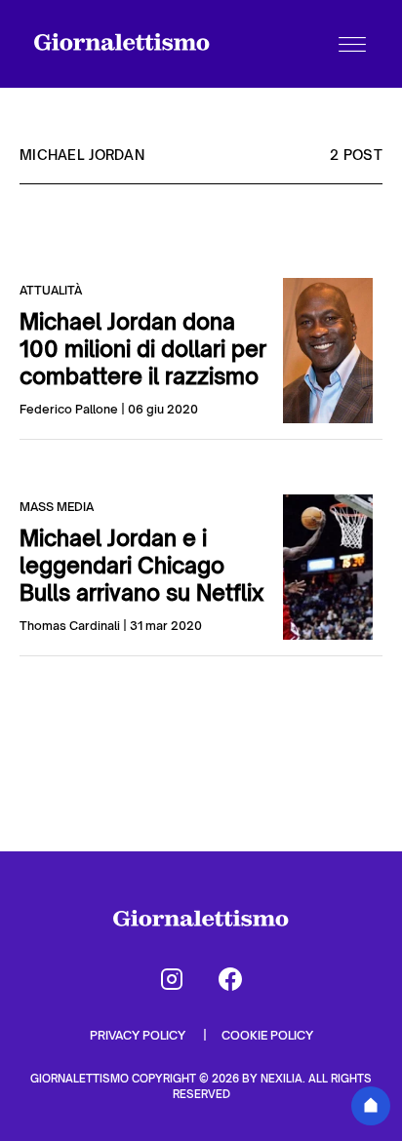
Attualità (51, 290)
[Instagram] (171, 979)
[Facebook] (230, 979)
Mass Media (57, 506)
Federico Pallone (69, 409)
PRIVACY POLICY (139, 1035)
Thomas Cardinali (70, 625)
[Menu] (352, 44)
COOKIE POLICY (267, 1035)
